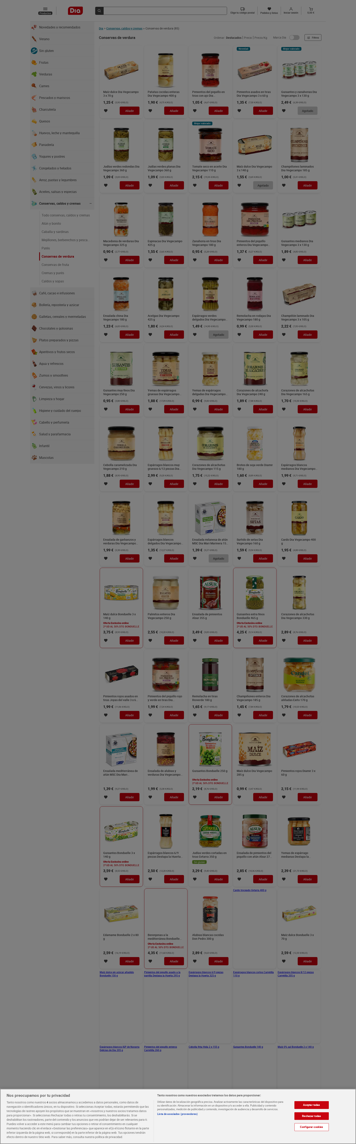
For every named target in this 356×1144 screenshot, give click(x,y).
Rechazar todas (311, 1116)
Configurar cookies (311, 1127)
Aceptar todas (311, 1105)
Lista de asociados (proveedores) (177, 1114)
